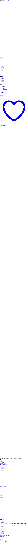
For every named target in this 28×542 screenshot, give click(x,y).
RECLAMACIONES (3, 469)
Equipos (3, 78)
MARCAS (2, 470)
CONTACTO (2, 467)
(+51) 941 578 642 (7, 0)
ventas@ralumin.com (4, 463)
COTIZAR (1, 95)
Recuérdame (2, 63)
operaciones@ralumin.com (3, 464)
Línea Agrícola (3, 79)
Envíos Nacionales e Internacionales (3, 486)
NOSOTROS (2, 468)
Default (4, 86)
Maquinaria (3, 80)
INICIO (2, 466)
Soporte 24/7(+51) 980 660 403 (1, 495)
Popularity (4, 87)
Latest (4, 88)
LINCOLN (1, 94)
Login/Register (2, 59)
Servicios (3, 81)
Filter (0, 91)
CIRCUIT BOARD (2, 126)
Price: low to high (5, 89)
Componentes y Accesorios (5, 77)
